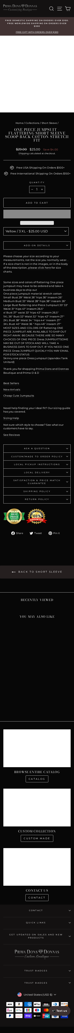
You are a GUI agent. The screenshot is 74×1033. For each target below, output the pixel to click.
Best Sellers (11, 383)
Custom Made (37, 838)
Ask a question (37, 448)
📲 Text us (59, 1011)
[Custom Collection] (37, 807)
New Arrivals (11, 389)
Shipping (24, 153)
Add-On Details (37, 245)
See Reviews (11, 434)
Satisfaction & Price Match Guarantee (36, 482)
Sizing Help (11, 418)
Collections (32, 122)
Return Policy (37, 499)
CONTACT (36, 910)
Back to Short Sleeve (40, 571)
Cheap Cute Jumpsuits (18, 395)
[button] (37, 214)
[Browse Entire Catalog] (37, 748)
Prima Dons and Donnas (52, 368)
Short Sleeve (49, 122)
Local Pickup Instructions (37, 464)
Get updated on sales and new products (36, 936)
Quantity (37, 182)
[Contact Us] (37, 867)
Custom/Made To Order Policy (37, 456)
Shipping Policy (36, 491)
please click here (39, 267)
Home (19, 122)
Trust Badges (36, 970)
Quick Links (36, 922)
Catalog (37, 778)
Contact (36, 897)
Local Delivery (37, 472)
